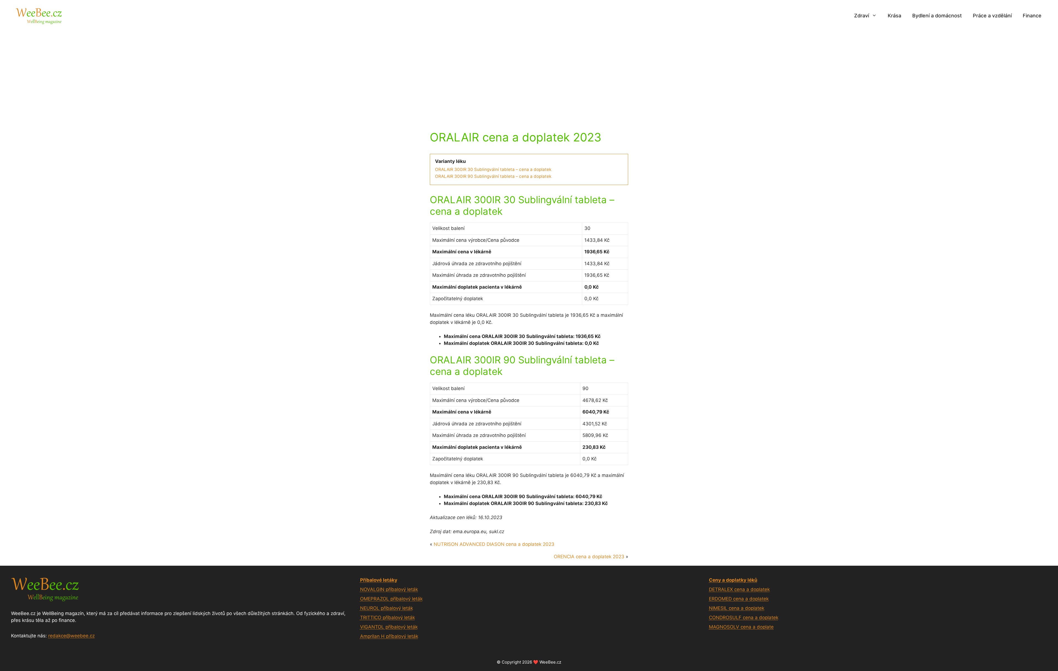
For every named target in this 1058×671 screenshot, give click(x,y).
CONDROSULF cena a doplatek (743, 617)
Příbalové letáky (378, 580)
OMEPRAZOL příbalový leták (391, 599)
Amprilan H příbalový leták (389, 636)
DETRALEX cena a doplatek (739, 589)
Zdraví (861, 15)
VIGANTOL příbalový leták (389, 627)
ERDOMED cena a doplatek (739, 599)
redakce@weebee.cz (71, 635)
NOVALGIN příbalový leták (389, 589)
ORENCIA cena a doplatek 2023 (589, 556)
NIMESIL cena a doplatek (736, 608)
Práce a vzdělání (992, 15)
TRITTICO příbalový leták (387, 617)
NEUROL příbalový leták (386, 608)
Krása (894, 15)
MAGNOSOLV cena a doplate (741, 627)
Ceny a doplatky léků (733, 580)
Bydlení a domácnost (937, 15)
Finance (1032, 15)
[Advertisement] (529, 72)
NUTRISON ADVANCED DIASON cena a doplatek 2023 (494, 544)
